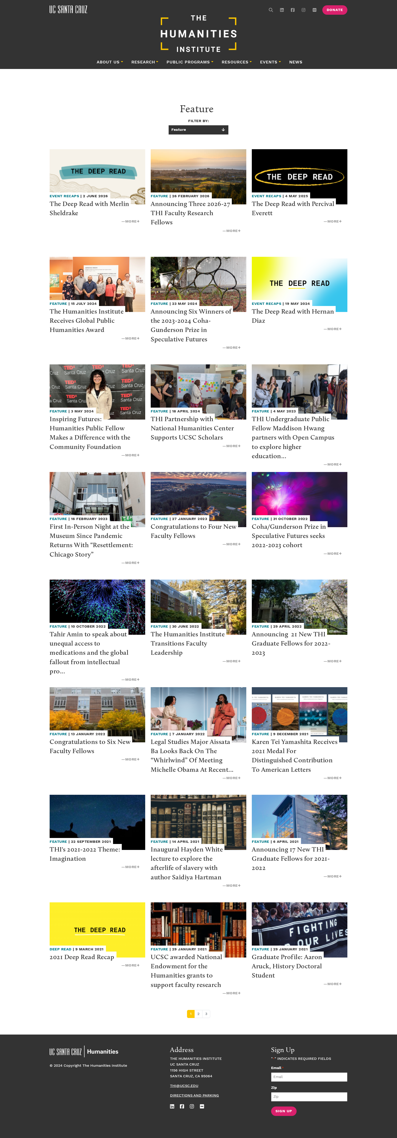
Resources (235, 62)
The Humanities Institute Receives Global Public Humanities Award (87, 320)
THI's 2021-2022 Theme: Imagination (86, 853)
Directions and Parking (194, 1095)
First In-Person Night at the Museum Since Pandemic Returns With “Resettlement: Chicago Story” (92, 540)
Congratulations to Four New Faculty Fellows (194, 531)
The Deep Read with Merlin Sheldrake (90, 208)
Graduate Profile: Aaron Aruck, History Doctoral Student (288, 966)
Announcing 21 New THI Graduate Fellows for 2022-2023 (291, 643)
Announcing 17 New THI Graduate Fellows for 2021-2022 (291, 858)
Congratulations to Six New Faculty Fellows (91, 746)
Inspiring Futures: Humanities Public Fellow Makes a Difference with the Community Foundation (91, 433)
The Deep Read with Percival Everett (294, 208)
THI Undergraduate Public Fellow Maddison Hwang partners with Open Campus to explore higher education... (294, 437)
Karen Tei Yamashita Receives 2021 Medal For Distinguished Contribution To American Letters (295, 755)
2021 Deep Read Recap (82, 957)
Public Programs (188, 62)
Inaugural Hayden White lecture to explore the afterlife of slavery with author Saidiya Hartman (187, 863)
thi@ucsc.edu (184, 1086)
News (296, 62)
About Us (108, 62)
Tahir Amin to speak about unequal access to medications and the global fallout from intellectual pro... (90, 652)
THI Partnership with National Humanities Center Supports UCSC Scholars (193, 428)
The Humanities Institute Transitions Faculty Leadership (188, 643)
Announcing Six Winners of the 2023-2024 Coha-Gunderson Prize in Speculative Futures (192, 325)
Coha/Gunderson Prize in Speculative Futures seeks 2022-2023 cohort (290, 535)
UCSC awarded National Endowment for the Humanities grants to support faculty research (187, 971)
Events (269, 62)
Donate (335, 10)
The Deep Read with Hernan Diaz (294, 315)
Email (277, 1068)
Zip (274, 1087)
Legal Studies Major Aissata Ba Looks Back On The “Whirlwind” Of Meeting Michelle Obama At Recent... (192, 755)
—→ (130, 221)
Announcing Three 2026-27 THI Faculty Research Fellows (191, 213)
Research (143, 62)
